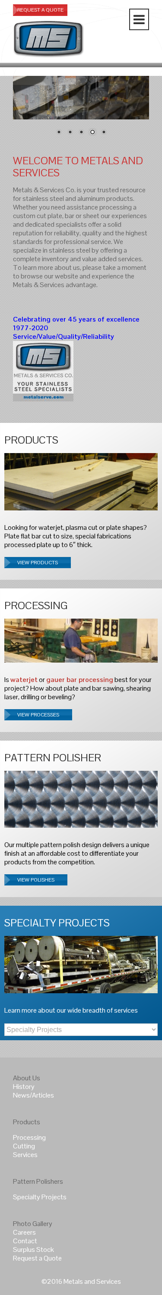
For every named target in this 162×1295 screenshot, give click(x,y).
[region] (81, 111)
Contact (25, 1240)
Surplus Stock (33, 1249)
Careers (24, 1232)
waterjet (24, 679)
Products (26, 1121)
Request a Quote (37, 1258)
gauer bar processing (79, 679)
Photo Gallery (32, 1223)
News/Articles (33, 1095)
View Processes (38, 714)
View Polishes (35, 879)
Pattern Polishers (38, 1181)
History (24, 1086)
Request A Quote (40, 9)
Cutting (24, 1146)
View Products (37, 562)
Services (25, 1154)
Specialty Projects (40, 1196)
